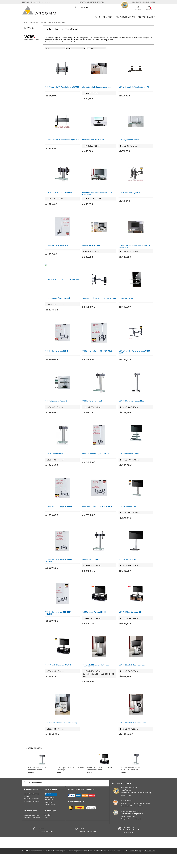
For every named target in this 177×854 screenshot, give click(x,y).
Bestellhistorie (50, 805)
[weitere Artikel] (152, 763)
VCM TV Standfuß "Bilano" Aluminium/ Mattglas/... (131, 770)
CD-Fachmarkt (146, 17)
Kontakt (26, 796)
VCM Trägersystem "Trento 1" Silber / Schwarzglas (71, 770)
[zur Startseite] (39, 14)
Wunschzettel (49, 802)
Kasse (46, 817)
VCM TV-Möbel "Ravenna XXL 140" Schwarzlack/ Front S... (100, 770)
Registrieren (49, 793)
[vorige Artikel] (26, 763)
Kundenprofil (49, 797)
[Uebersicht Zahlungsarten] (87, 795)
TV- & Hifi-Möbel (104, 17)
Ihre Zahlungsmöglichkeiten (143, 2)
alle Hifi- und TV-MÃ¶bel (37, 22)
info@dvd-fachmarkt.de (88, 831)
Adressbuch (49, 800)
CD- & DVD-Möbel (125, 17)
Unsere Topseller (34, 747)
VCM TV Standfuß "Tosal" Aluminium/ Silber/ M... (37, 770)
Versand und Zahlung (31, 794)
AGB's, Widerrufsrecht (31, 799)
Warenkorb (47, 815)
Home (25, 22)
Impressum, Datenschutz (32, 801)
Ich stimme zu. (149, 851)
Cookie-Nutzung (135, 851)
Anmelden (48, 795)
